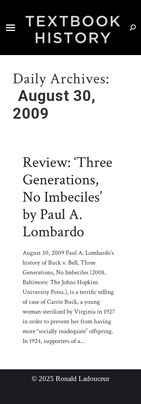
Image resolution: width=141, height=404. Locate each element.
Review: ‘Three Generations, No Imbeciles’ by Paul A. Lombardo (67, 197)
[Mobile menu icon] (10, 28)
